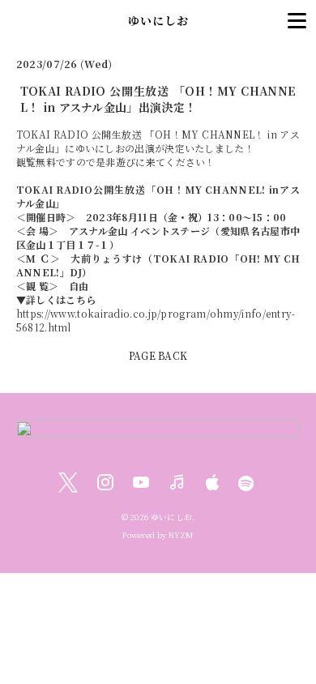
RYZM (181, 535)
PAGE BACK (158, 355)
